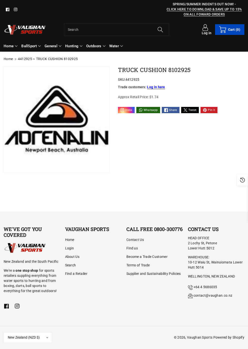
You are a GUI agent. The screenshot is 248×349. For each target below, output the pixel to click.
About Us (72, 257)
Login (69, 248)
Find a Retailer (76, 274)
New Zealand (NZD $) (24, 337)
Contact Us (135, 240)
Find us (132, 248)
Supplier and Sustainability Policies (153, 274)
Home (8, 59)
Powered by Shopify (228, 337)
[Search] (160, 30)
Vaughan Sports (199, 337)
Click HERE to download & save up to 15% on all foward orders (204, 11)
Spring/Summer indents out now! (203, 4)
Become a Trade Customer (147, 257)
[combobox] (116, 30)
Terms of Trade (138, 265)
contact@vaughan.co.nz (213, 295)
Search (70, 265)
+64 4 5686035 (205, 287)
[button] (229, 29)
